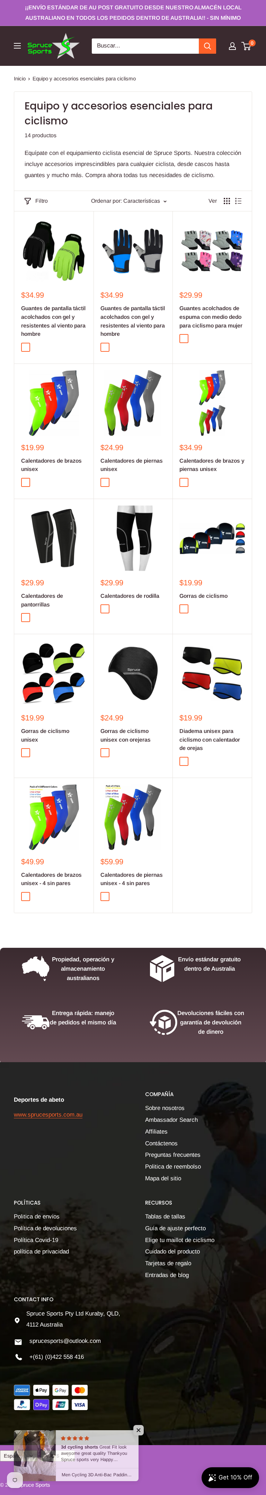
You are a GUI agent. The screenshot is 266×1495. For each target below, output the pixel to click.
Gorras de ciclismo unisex (45, 735)
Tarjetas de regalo (168, 1263)
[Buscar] (207, 46)
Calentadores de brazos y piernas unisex (212, 465)
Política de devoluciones (45, 1228)
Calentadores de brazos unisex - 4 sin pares (51, 879)
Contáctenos (161, 1143)
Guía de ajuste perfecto (175, 1228)
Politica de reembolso (173, 1166)
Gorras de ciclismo (203, 596)
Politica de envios (37, 1216)
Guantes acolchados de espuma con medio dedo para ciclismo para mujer (210, 317)
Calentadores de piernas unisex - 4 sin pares (131, 879)
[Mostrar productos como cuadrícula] (227, 201)
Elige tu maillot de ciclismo (179, 1240)
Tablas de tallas (165, 1216)
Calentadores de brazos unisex (51, 465)
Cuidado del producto (172, 1251)
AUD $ (52, 1456)
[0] (246, 46)
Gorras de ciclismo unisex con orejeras (125, 735)
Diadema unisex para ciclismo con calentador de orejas (209, 739)
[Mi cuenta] (232, 46)
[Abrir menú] (17, 46)
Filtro (41, 201)
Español (13, 1456)
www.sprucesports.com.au (48, 1114)
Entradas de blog (167, 1275)
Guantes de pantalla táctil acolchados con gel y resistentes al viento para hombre (53, 321)
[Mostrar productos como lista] (238, 201)
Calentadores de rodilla (129, 596)
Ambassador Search (171, 1120)
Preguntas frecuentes (173, 1155)
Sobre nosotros (165, 1108)
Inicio (20, 78)
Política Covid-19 (36, 1240)
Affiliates (156, 1131)
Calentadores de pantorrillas (42, 600)
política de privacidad (41, 1251)
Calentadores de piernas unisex (131, 465)
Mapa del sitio (163, 1178)
